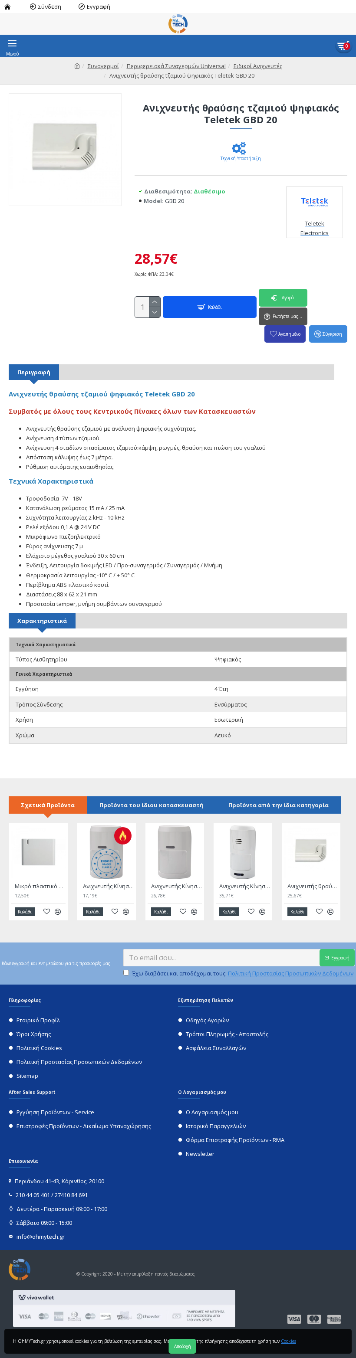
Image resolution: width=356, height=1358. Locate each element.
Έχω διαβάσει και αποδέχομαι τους (242, 973)
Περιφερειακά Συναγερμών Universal (176, 66)
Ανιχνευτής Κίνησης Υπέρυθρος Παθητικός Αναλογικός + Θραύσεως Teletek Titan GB (244, 886)
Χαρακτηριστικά (42, 621)
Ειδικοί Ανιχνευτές (258, 66)
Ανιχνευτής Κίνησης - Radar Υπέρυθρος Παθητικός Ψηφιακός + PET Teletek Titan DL (108, 886)
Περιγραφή (33, 372)
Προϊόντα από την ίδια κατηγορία (278, 805)
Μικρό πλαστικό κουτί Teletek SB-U (40, 886)
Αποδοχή (182, 1346)
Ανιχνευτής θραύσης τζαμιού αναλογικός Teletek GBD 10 (312, 886)
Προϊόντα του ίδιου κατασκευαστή (151, 805)
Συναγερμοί (103, 66)
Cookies (288, 1341)
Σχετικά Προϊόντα (48, 805)
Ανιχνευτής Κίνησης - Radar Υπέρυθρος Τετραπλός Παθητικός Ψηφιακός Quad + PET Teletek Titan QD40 (176, 886)
